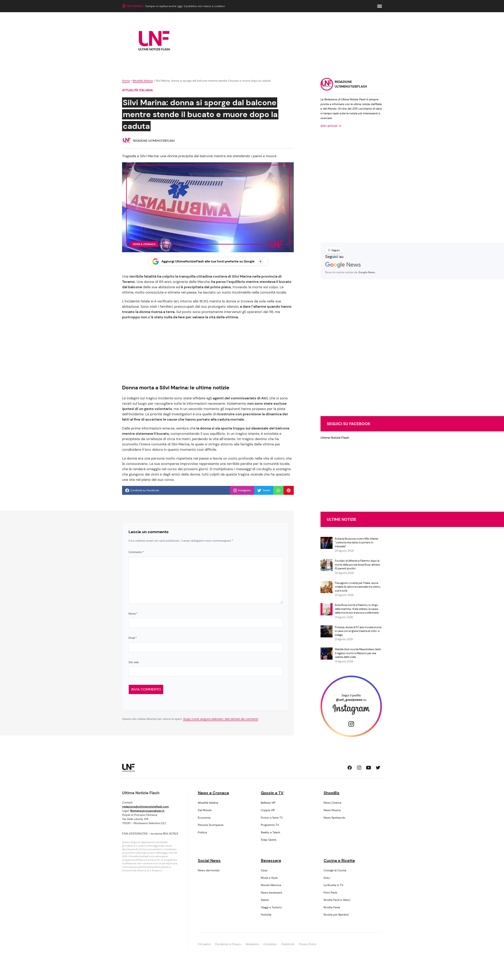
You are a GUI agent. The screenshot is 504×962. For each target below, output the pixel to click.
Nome (133, 613)
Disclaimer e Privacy (228, 944)
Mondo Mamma (271, 885)
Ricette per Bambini (336, 914)
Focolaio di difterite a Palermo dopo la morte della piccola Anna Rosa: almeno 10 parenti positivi (357, 564)
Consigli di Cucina (335, 870)
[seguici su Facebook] (350, 768)
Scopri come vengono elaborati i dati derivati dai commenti (220, 719)
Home (126, 80)
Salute (265, 900)
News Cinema (332, 802)
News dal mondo (209, 870)
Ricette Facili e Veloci (337, 900)
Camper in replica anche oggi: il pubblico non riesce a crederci (185, 6)
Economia (204, 817)
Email (133, 638)
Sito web (134, 662)
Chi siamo (204, 944)
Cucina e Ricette (339, 860)
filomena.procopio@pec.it (147, 810)
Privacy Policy (307, 944)
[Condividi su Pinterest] (289, 490)
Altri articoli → (331, 126)
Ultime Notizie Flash (335, 438)
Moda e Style (269, 878)
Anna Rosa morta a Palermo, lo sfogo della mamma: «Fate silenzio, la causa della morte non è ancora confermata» (357, 608)
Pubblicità (288, 944)
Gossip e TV (272, 792)
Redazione (252, 944)
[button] (379, 6)
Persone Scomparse (210, 825)
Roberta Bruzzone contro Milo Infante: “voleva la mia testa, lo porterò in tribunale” (357, 542)
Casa (264, 870)
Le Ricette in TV (333, 885)
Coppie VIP (268, 810)
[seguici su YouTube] (368, 768)
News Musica (332, 810)
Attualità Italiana (142, 80)
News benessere (271, 892)
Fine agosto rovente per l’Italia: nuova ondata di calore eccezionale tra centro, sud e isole (358, 586)
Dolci (327, 878)
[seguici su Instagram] (359, 768)
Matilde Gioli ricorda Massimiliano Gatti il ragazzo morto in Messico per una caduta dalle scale (358, 653)
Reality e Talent (270, 832)
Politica (202, 832)
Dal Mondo (205, 810)
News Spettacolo (334, 817)
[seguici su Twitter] (378, 768)
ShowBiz (331, 792)
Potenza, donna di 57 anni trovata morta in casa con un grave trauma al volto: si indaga (358, 631)
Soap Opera (268, 839)
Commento (136, 552)
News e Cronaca (213, 792)
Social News (209, 860)
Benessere (271, 860)
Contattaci (270, 944)
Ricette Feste (332, 907)
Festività (266, 914)
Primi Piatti (330, 892)
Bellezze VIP (268, 802)
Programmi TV (270, 825)
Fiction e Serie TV (272, 817)
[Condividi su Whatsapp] (278, 490)
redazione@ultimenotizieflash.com (145, 806)
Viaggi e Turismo (271, 907)
